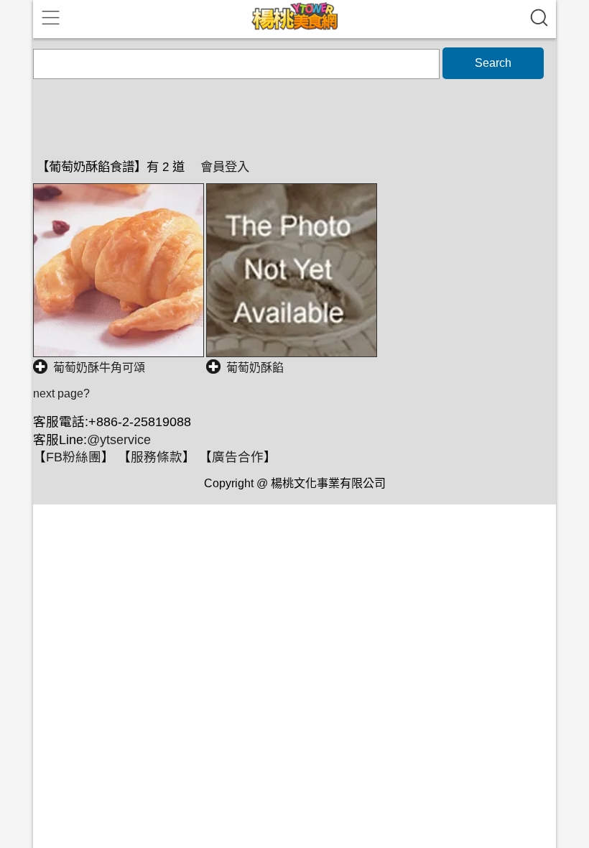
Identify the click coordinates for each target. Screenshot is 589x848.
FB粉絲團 (73, 457)
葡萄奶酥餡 (255, 367)
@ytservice (119, 440)
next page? (61, 393)
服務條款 (156, 457)
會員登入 (224, 167)
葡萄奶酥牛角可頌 (99, 367)
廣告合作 (238, 457)
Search (493, 63)
